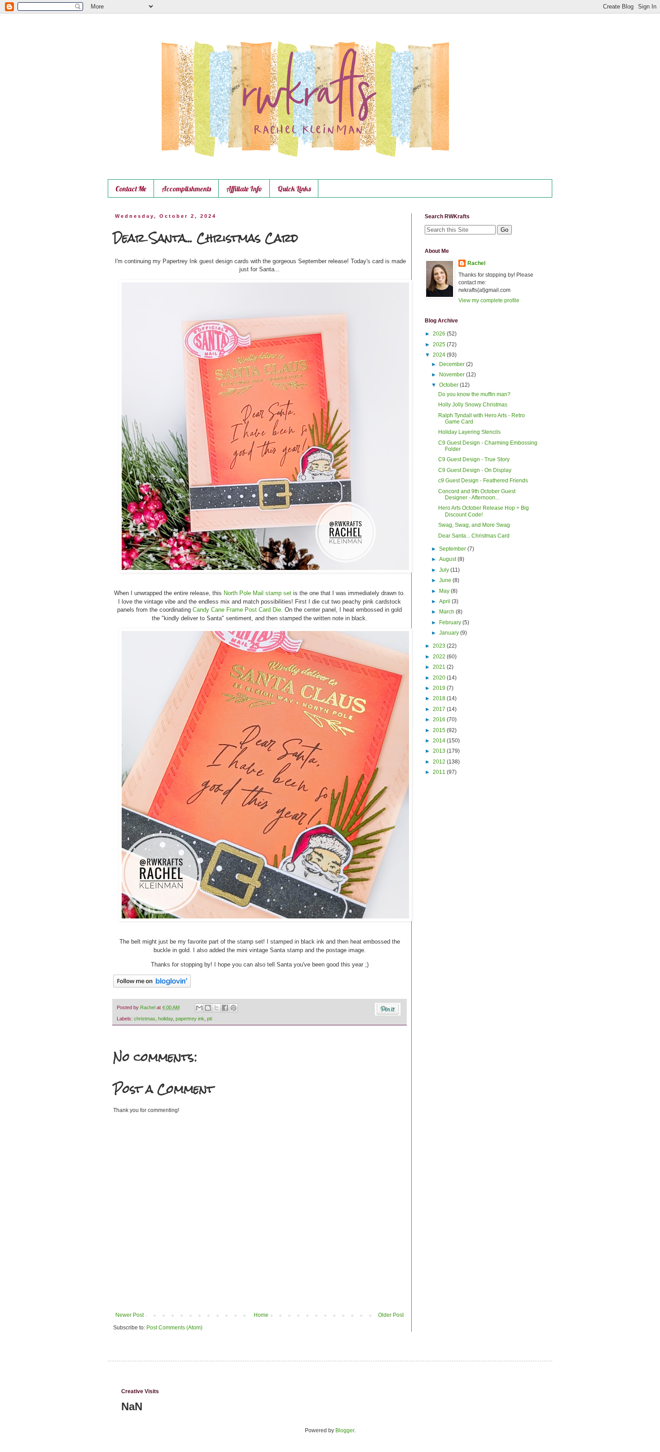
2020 (440, 678)
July (444, 570)
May (445, 591)
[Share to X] (216, 1007)
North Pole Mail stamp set (257, 593)
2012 (440, 762)
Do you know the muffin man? (474, 394)
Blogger (344, 1430)
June (446, 580)
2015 (440, 730)
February (450, 622)
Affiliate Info (244, 188)
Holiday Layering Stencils (469, 432)
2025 (440, 344)
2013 (440, 751)
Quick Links (294, 188)
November (452, 374)
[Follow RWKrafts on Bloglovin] (152, 986)
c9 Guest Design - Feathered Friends (483, 480)
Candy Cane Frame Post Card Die (237, 609)
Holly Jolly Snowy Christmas (472, 405)
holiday (165, 1018)
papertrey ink (190, 1018)
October (449, 385)
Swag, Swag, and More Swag (474, 525)
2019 (440, 688)
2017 (440, 709)
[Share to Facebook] (224, 1007)
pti (209, 1018)
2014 (440, 740)
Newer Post (129, 1315)
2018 (440, 698)
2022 (440, 656)
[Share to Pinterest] (233, 1007)
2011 (440, 772)
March (447, 612)
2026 (440, 334)
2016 (440, 719)
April (445, 601)
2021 (440, 667)
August (448, 559)
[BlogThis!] (207, 1007)
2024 (440, 355)
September (453, 549)
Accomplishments (186, 188)
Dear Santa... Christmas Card (474, 536)
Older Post (391, 1315)
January (449, 633)
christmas (144, 1018)
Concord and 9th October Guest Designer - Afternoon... (476, 494)
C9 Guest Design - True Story (474, 459)
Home (261, 1315)
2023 (440, 646)
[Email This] (199, 1007)
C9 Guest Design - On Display (474, 470)
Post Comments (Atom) (174, 1327)
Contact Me (130, 188)
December (452, 364)
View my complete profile (488, 300)
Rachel (476, 263)
